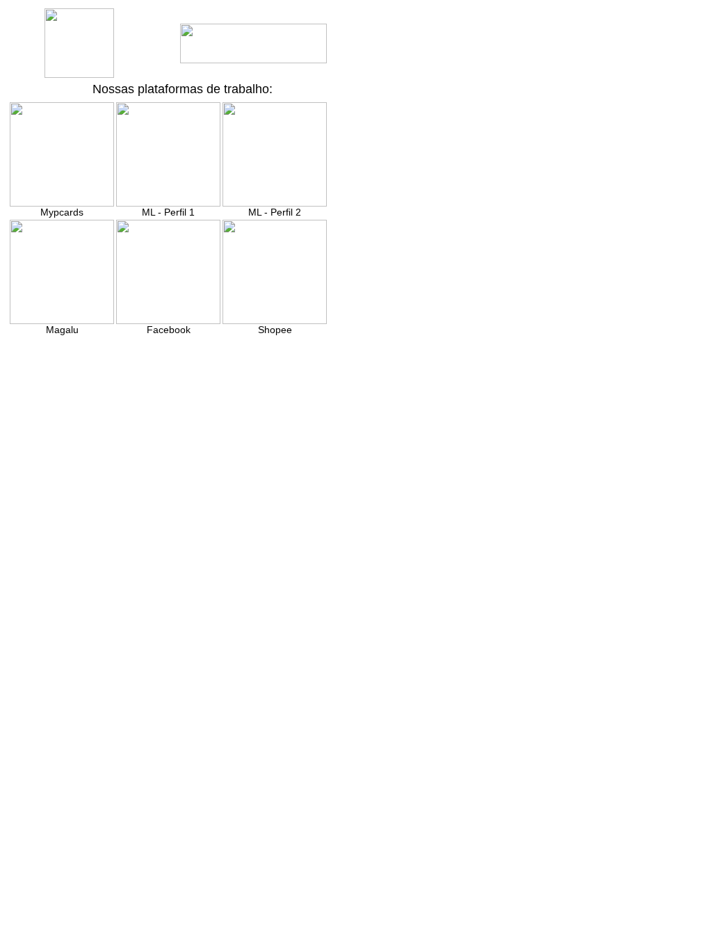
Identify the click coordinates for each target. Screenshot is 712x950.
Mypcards (61, 212)
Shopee (275, 329)
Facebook (169, 329)
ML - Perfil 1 (168, 212)
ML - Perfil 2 (274, 212)
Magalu (62, 329)
